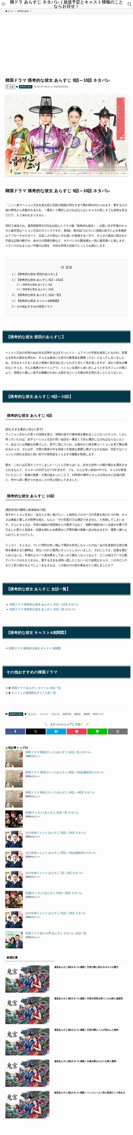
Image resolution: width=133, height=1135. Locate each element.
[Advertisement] (66, 40)
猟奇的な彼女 (25, 87)
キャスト (44, 714)
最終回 (77, 714)
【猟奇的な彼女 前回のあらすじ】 (37, 274)
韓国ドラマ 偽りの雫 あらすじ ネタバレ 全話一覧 (55, 933)
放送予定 (67, 714)
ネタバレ (55, 714)
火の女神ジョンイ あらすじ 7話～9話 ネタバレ (54, 872)
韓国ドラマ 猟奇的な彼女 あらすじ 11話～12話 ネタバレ (44, 604)
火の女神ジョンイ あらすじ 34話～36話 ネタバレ (55, 832)
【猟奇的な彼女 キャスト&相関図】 (38, 300)
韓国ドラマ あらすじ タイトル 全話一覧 (36, 687)
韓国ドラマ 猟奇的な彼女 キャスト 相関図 (35, 648)
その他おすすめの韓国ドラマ (34, 306)
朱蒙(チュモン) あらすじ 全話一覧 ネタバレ (52, 812)
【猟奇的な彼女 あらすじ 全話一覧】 (39, 294)
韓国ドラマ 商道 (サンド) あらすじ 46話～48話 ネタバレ (60, 792)
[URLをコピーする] (118, 731)
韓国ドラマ (98, 714)
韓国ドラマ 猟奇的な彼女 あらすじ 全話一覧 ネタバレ (43, 609)
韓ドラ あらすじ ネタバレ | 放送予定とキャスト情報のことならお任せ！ (66, 4)
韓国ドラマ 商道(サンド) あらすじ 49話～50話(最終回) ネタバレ (64, 772)
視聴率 (87, 714)
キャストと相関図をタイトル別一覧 (34, 692)
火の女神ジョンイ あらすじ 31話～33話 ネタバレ (55, 913)
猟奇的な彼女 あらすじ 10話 (38, 289)
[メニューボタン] (3, 4)
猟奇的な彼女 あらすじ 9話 (37, 284)
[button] (15, 731)
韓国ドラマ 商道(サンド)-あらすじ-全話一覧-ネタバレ (58, 752)
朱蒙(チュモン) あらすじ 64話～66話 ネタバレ (54, 893)
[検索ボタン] (129, 4)
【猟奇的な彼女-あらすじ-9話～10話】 (40, 279)
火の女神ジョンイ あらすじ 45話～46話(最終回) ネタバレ (60, 852)
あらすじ (33, 714)
